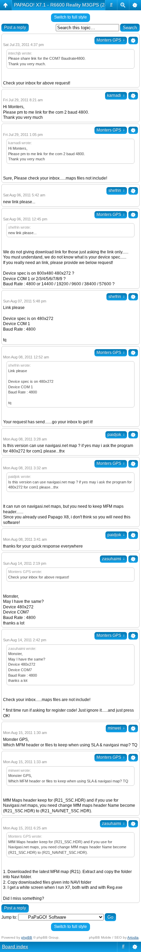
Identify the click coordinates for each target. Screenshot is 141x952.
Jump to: (9, 917)
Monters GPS (111, 40)
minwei (116, 728)
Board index (15, 946)
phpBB (26, 937)
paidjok (116, 434)
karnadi (116, 95)
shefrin (116, 190)
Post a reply (15, 27)
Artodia (133, 937)
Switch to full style (70, 17)
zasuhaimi (113, 559)
